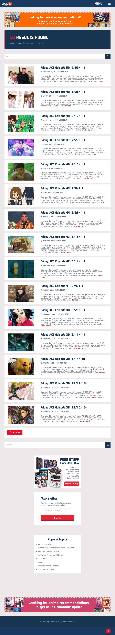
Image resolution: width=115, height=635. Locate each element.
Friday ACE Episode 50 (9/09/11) (63, 67)
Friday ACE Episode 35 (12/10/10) (64, 407)
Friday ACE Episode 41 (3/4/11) (62, 286)
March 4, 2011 (48, 290)
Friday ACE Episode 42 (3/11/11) (63, 261)
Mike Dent (64, 72)
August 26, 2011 (49, 96)
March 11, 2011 (48, 266)
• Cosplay (40, 559)
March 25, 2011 (48, 217)
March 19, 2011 (48, 241)
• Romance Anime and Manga (50, 555)
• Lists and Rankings (45, 544)
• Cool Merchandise (45, 569)
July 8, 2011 (47, 193)
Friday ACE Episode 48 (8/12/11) (63, 116)
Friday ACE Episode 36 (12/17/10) (64, 383)
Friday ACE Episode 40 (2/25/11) (63, 310)
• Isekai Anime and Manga (48, 551)
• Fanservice (41, 562)
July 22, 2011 (47, 144)
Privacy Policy (69, 622)
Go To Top (108, 631)
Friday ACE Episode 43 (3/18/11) (63, 237)
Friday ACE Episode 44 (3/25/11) (63, 212)
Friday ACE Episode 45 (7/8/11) (62, 188)
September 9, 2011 (49, 72)
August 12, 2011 (49, 120)
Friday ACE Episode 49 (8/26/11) (63, 92)
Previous (15, 432)
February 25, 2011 (49, 314)
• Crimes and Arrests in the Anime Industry (55, 548)
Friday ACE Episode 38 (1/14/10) (63, 359)
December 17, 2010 (50, 388)
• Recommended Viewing (47, 566)
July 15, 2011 (47, 168)
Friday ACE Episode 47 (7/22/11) (63, 140)
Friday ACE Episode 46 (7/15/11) (63, 164)
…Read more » (98, 82)
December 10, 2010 (50, 412)
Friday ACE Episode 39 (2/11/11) (63, 334)
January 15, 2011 (49, 363)
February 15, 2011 (49, 339)
